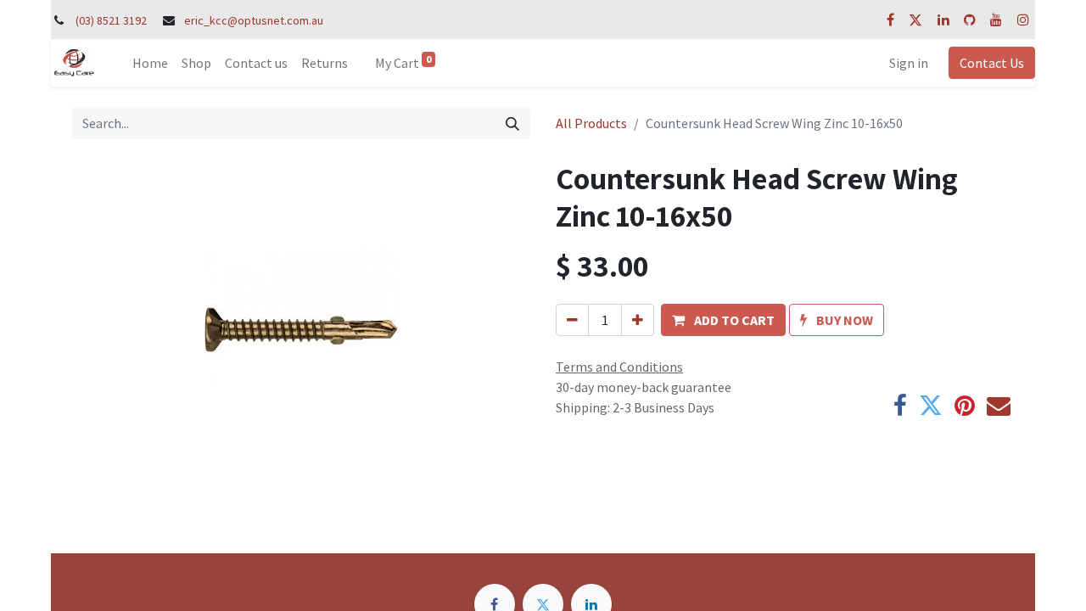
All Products (591, 123)
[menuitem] (150, 63)
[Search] (512, 123)
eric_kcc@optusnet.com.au (253, 20)
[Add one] (637, 320)
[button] (723, 320)
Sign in (908, 62)
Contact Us (992, 62)
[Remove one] (572, 320)
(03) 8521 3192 (111, 20)
